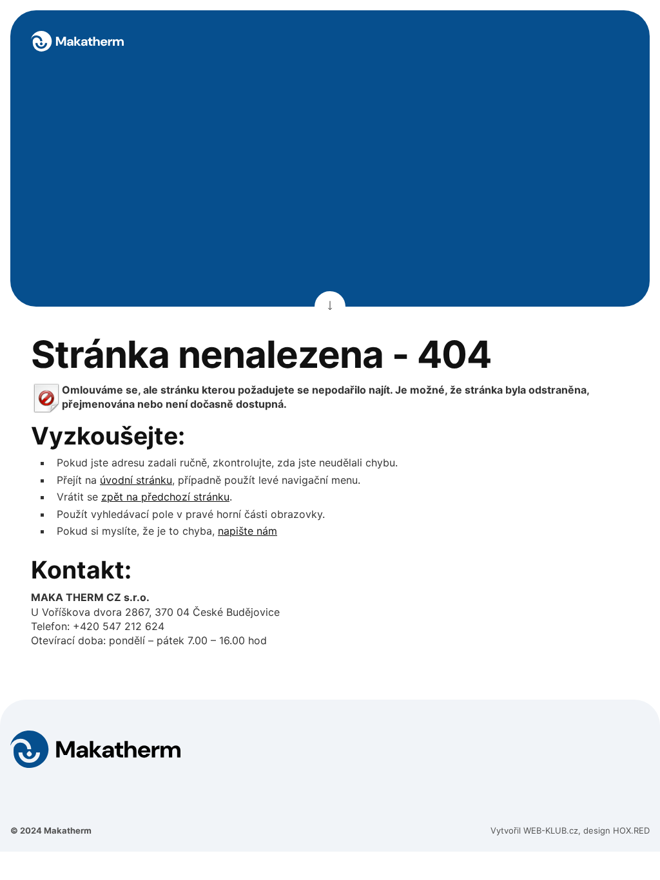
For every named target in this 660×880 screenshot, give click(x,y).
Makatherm (68, 830)
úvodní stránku (136, 479)
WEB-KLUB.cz (550, 830)
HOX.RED (631, 830)
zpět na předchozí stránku (165, 496)
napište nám (247, 530)
